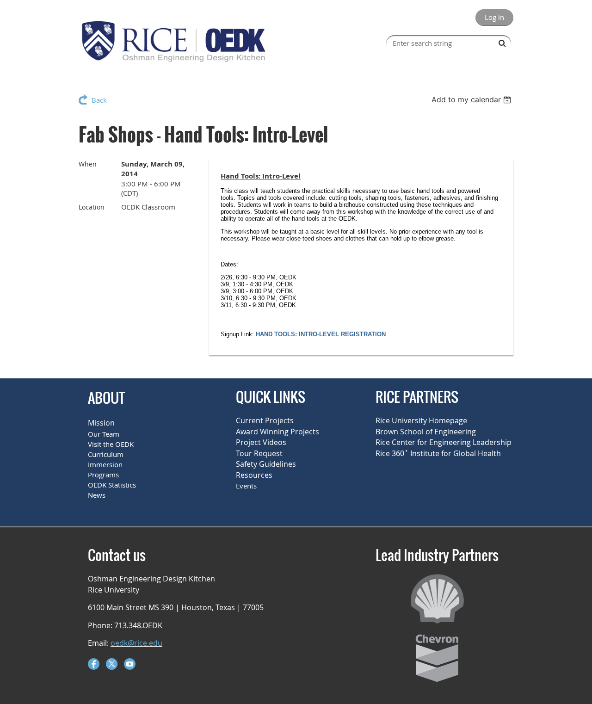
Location (92, 207)
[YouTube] (130, 664)
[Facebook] (93, 664)
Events (246, 485)
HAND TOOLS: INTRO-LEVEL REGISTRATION (321, 334)
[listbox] (472, 99)
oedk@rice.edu (136, 643)
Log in (494, 17)
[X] (111, 664)
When (88, 164)
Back (99, 100)
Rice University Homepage (421, 420)
